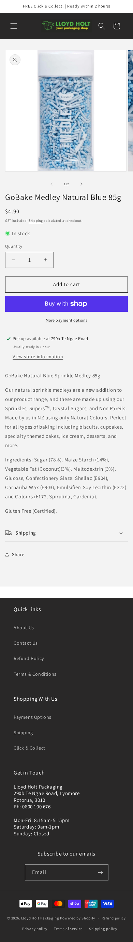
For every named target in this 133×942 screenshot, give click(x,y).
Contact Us (26, 643)
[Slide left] (51, 184)
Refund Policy (29, 658)
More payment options (67, 320)
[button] (13, 25)
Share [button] (18, 554)
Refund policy (114, 918)
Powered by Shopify (77, 918)
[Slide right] (81, 184)
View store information (38, 356)
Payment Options (32, 717)
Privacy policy (34, 928)
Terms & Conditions (35, 674)
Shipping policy (103, 928)
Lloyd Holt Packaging (40, 918)
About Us (24, 627)
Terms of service (68, 928)
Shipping (36, 220)
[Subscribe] (100, 872)
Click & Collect (29, 748)
